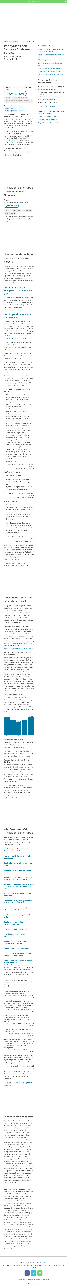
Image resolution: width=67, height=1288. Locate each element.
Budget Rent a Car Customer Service (50, 123)
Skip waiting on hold (10, 111)
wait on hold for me (10, 754)
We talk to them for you (11, 108)
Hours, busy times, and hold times (49, 71)
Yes (37, 1262)
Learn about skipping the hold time (15, 338)
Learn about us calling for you (13, 310)
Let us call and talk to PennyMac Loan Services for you (18, 290)
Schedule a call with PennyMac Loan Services (18, 648)
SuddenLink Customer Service (47, 117)
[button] (65, 1)
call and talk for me (25, 751)
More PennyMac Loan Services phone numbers (50, 64)
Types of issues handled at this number (51, 75)
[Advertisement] (19, 171)
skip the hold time (10, 155)
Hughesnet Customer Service (47, 120)
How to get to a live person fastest (49, 68)
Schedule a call (24, 111)
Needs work (43, 1262)
